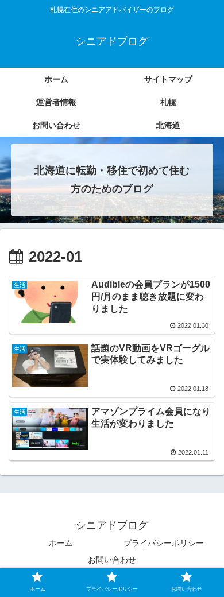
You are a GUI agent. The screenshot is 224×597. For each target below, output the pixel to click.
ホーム (61, 543)
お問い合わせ (112, 559)
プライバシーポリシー (163, 543)
